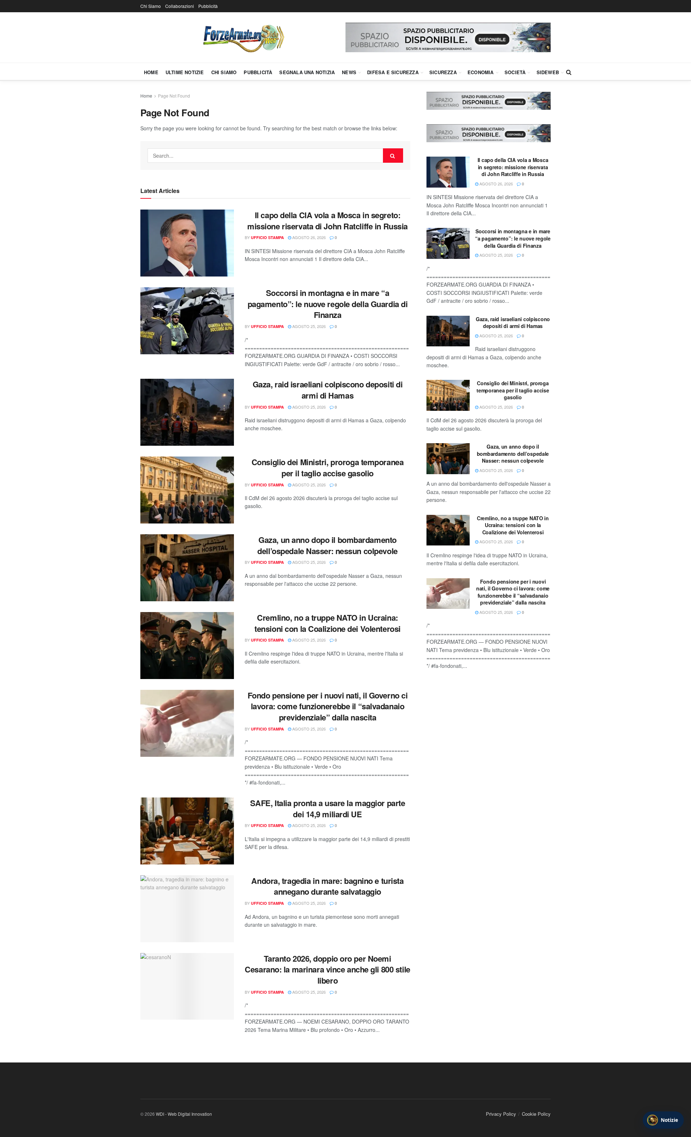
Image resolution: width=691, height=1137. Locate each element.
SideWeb (548, 72)
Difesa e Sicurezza (393, 72)
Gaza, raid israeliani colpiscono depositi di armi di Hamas (328, 389)
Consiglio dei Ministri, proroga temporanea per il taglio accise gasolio (328, 467)
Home (151, 72)
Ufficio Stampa (267, 237)
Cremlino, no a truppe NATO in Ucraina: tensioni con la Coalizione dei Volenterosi (327, 623)
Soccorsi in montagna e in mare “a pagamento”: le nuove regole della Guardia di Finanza (328, 304)
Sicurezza (443, 72)
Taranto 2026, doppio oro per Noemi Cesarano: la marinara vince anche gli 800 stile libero (327, 970)
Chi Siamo (150, 6)
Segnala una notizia (307, 72)
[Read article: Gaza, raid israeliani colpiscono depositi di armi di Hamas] (187, 412)
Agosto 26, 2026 (308, 237)
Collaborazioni (179, 6)
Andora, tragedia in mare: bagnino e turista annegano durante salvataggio (327, 886)
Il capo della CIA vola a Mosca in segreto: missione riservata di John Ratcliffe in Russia (327, 220)
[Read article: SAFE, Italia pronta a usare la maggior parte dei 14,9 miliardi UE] (187, 830)
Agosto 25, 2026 (308, 326)
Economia (481, 72)
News (349, 72)
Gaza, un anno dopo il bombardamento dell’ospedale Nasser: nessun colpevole (327, 545)
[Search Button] (569, 72)
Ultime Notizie (185, 72)
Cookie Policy (536, 1113)
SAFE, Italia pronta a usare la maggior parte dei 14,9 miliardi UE (327, 808)
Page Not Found (174, 96)
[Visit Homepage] (243, 37)
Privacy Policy (501, 1113)
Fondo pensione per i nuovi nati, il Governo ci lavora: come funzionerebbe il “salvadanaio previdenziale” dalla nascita (328, 706)
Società (515, 72)
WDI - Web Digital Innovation (184, 1114)
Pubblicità (208, 6)
